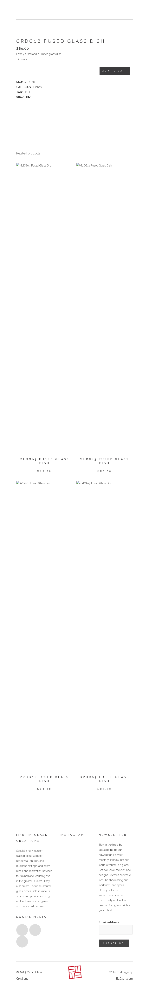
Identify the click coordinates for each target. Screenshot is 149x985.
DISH (27, 92)
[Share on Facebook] (34, 97)
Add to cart (114, 71)
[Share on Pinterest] (46, 97)
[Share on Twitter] (38, 97)
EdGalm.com (124, 978)
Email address (109, 922)
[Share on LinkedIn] (42, 97)
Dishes (37, 87)
